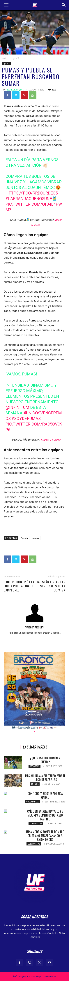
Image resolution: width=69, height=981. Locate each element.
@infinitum (17, 407)
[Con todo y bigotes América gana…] (5, 793)
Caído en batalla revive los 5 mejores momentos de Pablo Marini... (45, 815)
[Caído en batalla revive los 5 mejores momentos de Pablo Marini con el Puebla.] (5, 811)
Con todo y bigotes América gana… (45, 795)
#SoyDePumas (26, 418)
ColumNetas (32, 801)
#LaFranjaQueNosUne (29, 198)
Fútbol (34, 784)
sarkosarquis (15, 89)
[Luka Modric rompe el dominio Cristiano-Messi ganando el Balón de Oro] (5, 832)
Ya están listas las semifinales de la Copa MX (51, 586)
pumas (35, 538)
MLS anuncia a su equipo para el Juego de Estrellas (45, 778)
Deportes (34, 766)
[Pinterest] (24, 95)
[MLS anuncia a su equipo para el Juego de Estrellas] (13, 780)
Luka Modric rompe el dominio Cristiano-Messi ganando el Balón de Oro (45, 836)
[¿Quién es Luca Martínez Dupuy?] (13, 762)
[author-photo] (34, 622)
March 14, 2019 (51, 439)
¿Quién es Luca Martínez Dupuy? (45, 760)
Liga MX (15, 58)
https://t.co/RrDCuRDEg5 (32, 193)
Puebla (24, 538)
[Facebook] (7, 95)
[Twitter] (16, 95)
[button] (6, 5)
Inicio (4, 58)
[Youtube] (49, 962)
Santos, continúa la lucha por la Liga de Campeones (19, 586)
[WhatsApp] (32, 95)
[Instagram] (29, 962)
